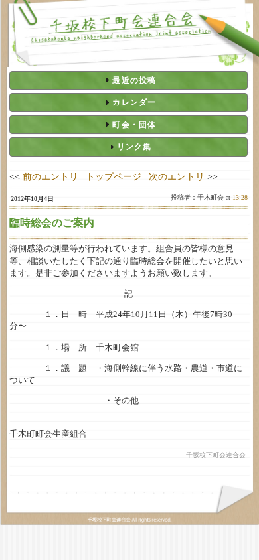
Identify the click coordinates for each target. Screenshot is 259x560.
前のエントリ (50, 176)
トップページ (113, 176)
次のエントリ (177, 176)
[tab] (128, 80)
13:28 (240, 197)
